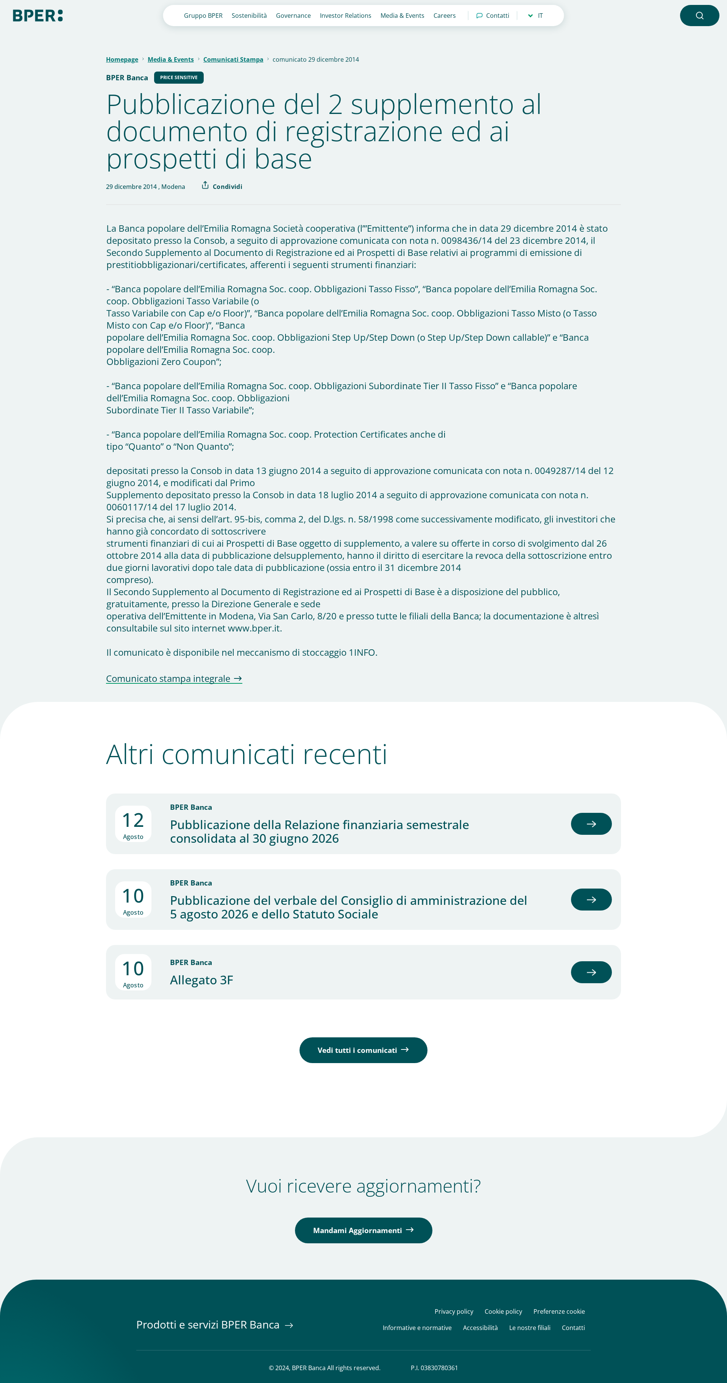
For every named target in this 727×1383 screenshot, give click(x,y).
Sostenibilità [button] (249, 15)
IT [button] (540, 15)
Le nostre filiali (530, 1328)
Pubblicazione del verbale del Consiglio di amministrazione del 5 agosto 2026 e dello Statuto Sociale (348, 907)
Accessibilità (480, 1328)
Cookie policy (503, 1311)
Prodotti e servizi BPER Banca (209, 1324)
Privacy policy (454, 1311)
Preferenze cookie (559, 1311)
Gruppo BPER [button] (203, 15)
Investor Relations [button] (345, 15)
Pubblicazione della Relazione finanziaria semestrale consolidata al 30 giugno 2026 (319, 831)
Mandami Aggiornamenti (357, 1230)
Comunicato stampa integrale (168, 679)
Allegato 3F (201, 980)
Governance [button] (293, 15)
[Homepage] (38, 14)
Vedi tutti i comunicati (357, 1050)
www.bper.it (254, 628)
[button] (699, 15)
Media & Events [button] (402, 15)
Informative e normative (417, 1328)
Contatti (497, 15)
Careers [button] (445, 15)
